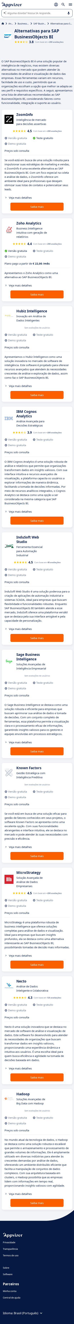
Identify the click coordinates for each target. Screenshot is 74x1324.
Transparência (10, 1248)
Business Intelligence (23, 23)
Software (7, 1274)
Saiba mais (37, 206)
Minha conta (9, 1291)
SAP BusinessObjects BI (39, 23)
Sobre (6, 1267)
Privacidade (9, 1242)
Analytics (10, 23)
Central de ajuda (11, 1297)
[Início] (2, 23)
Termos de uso (10, 1255)
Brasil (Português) (26, 1313)
